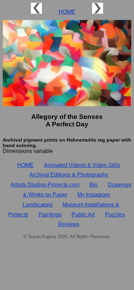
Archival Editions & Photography (68, 175)
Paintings (50, 215)
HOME (67, 12)
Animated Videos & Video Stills (82, 165)
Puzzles (115, 215)
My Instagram (93, 195)
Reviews (68, 224)
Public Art (83, 215)
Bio (93, 185)
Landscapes (38, 205)
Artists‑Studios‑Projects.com (45, 185)
